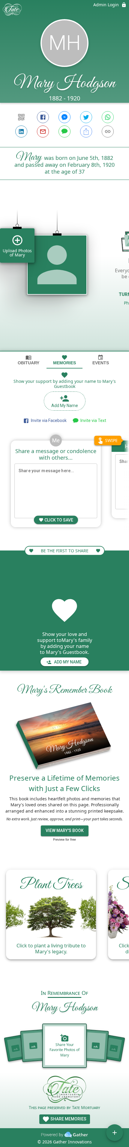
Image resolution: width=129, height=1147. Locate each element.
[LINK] (108, 131)
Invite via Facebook (48, 420)
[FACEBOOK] (43, 117)
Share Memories (68, 1119)
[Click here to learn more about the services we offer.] (64, 1090)
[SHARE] (86, 131)
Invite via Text (92, 420)
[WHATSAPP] (108, 117)
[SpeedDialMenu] (114, 1132)
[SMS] (64, 131)
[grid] (64, 275)
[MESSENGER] (64, 117)
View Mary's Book (65, 830)
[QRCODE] (21, 117)
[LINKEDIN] (21, 131)
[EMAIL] (43, 131)
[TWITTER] (86, 117)
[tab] (28, 359)
